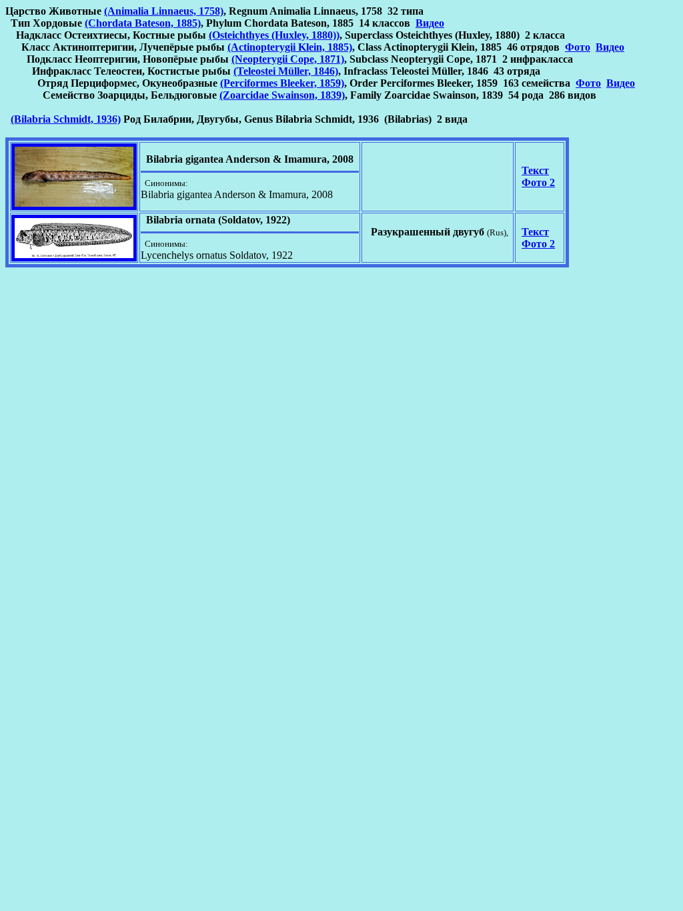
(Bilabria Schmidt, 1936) (66, 119)
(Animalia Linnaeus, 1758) (163, 11)
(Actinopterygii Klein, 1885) (289, 47)
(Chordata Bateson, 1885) (143, 23)
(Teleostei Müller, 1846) (285, 71)
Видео (430, 23)
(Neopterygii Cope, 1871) (287, 59)
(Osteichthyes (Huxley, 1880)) (274, 35)
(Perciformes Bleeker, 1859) (282, 83)
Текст (535, 170)
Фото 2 (538, 182)
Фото (577, 47)
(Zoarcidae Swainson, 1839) (282, 95)
